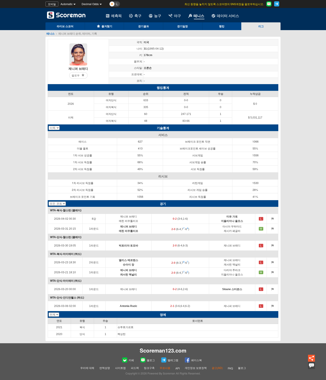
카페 (131, 360)
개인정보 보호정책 (196, 368)
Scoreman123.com (163, 350)
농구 (157, 15)
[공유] (311, 358)
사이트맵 (120, 368)
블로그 (151, 360)
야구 (177, 15)
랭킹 (221, 26)
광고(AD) (217, 368)
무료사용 (165, 368)
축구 (137, 15)
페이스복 (196, 360)
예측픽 (116, 15)
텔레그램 (173, 360)
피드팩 (135, 368)
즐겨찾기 (107, 26)
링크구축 (149, 368)
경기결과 (143, 26)
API (177, 368)
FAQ (230, 368)
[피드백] (311, 365)
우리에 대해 (87, 368)
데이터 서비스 (228, 15)
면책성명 (104, 368)
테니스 (199, 15)
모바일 (52, 4)
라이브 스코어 (65, 26)
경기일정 (182, 26)
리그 (261, 26)
